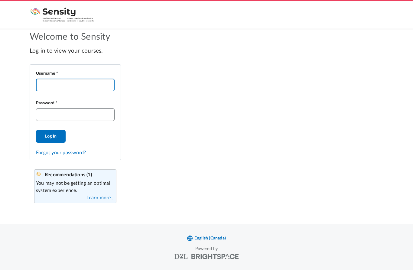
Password (45, 103)
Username (45, 73)
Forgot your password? (61, 152)
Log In (51, 136)
